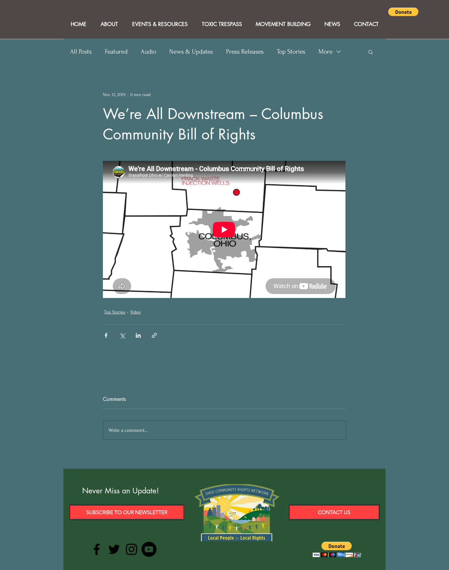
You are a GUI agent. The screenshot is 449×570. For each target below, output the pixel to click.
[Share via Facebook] (106, 335)
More (326, 51)
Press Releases (245, 51)
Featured (116, 51)
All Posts (81, 51)
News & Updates (191, 51)
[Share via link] (154, 335)
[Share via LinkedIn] (138, 335)
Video (135, 312)
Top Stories (291, 51)
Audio (148, 51)
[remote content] (224, 230)
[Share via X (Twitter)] (122, 335)
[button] (403, 12)
